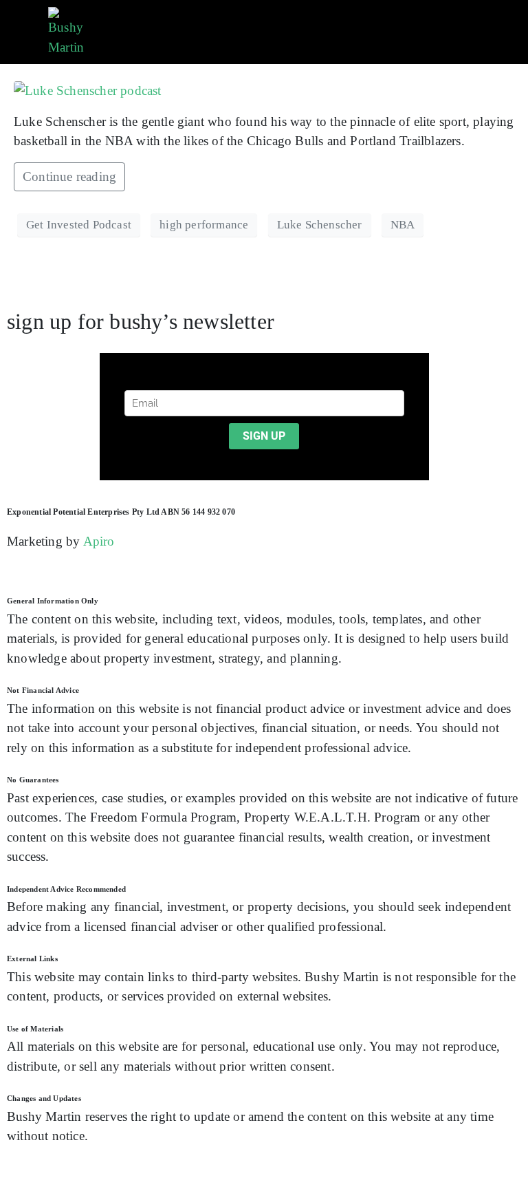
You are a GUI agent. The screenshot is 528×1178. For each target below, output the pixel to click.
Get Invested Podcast (78, 224)
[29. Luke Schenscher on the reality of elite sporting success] (88, 90)
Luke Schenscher (319, 224)
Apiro (99, 541)
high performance (204, 224)
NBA (402, 224)
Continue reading (69, 176)
